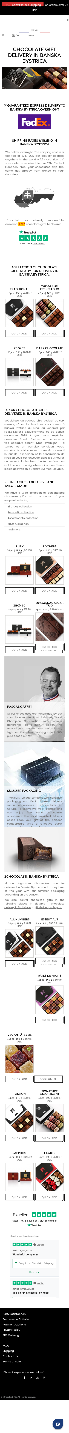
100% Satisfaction (14, 1314)
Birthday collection (20, 506)
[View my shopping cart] (2, 35)
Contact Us (10, 1356)
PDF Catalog (11, 1335)
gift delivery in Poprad (48, 907)
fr (18, 35)
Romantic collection (21, 512)
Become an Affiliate (16, 1319)
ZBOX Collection (18, 524)
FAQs (6, 1345)
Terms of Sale (12, 1361)
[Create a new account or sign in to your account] (68, 20)
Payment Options (14, 1324)
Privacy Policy (11, 1330)
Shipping (8, 1351)
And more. (14, 529)
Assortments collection (23, 518)
